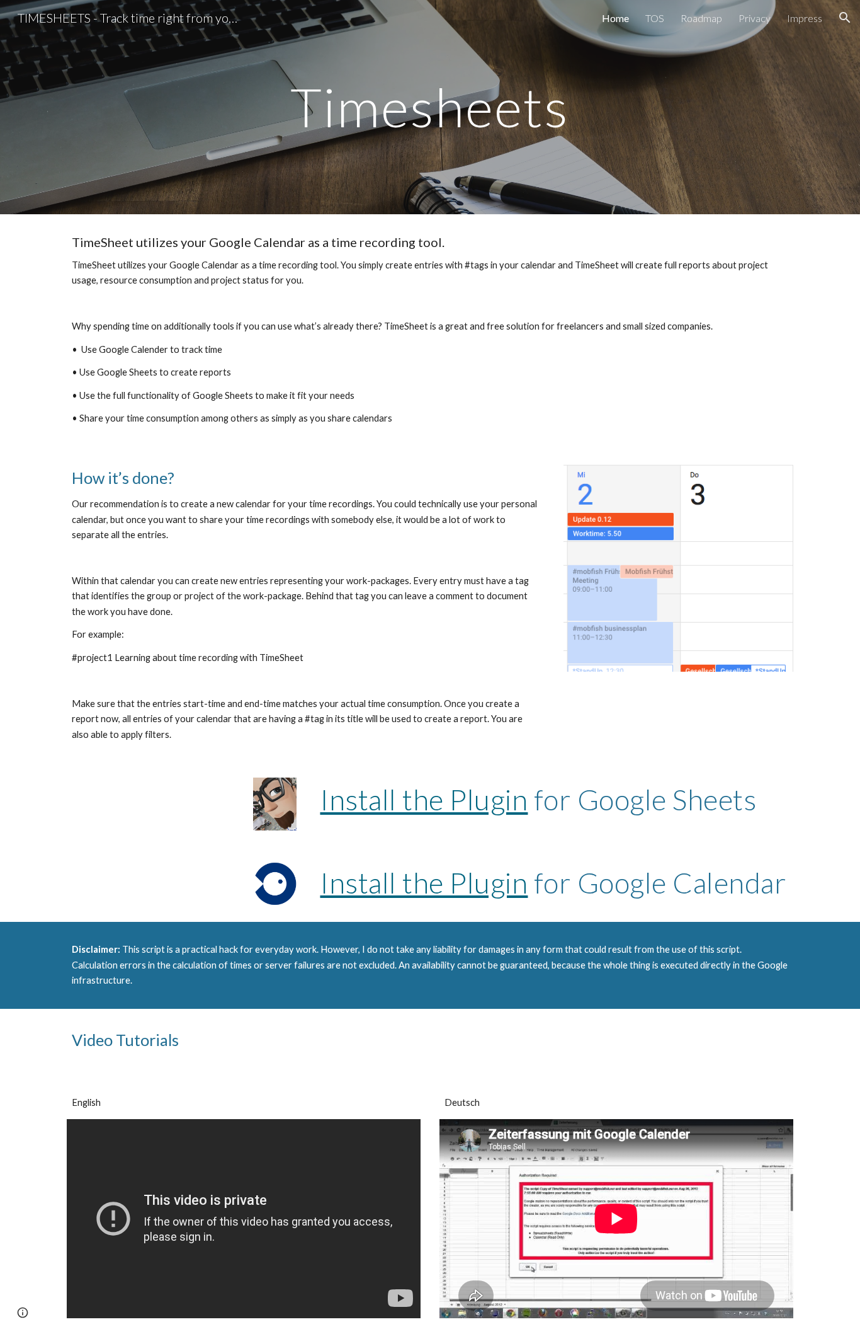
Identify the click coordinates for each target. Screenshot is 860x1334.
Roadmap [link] (701, 18)
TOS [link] (654, 18)
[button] (845, 18)
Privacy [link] (754, 18)
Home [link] (615, 18)
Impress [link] (804, 18)
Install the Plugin (424, 799)
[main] (430, 107)
